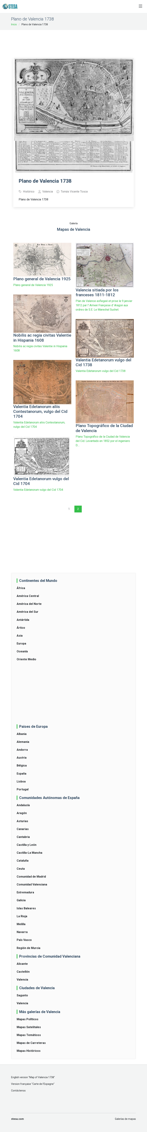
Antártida (23, 620)
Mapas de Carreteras (31, 1043)
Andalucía (23, 805)
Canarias (23, 829)
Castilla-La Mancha (29, 852)
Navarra (22, 932)
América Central (28, 596)
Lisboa (21, 781)
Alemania (23, 742)
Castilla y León (26, 845)
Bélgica (22, 765)
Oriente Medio (26, 659)
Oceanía (22, 651)
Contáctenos (18, 1090)
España (21, 773)
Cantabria (23, 837)
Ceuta (21, 868)
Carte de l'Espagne (43, 1083)
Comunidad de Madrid (31, 876)
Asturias (22, 821)
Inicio (14, 24)
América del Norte (29, 604)
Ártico (21, 627)
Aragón (22, 813)
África (21, 588)
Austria (22, 757)
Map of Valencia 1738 (41, 1077)
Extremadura (25, 892)
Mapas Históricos (29, 1051)
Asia (20, 635)
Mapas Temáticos (29, 1035)
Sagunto (22, 995)
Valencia (22, 979)
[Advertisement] (78, 42)
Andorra (22, 749)
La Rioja (22, 916)
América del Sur (27, 611)
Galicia (21, 900)
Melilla (21, 924)
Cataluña (23, 860)
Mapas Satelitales (29, 1027)
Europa (21, 643)
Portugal (23, 789)
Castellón (23, 971)
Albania (22, 734)
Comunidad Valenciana (32, 884)
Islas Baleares (26, 908)
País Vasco (24, 940)
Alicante (22, 963)
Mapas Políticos (27, 1019)
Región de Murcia (28, 948)
